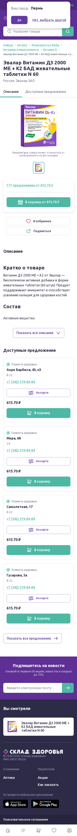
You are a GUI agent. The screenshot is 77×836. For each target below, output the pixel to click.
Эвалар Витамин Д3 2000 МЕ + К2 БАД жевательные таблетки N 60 (45, 726)
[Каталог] (23, 830)
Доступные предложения (45, 91)
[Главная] (34, 751)
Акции (43, 777)
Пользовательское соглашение (25, 819)
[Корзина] (38, 830)
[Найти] (68, 31)
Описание (11, 91)
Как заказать (48, 784)
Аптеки (9, 777)
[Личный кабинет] (69, 830)
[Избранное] (54, 830)
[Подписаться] (68, 688)
